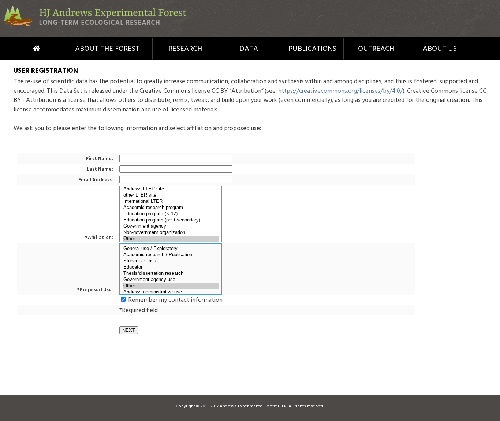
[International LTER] (171, 201)
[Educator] (171, 267)
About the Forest (107, 49)
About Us (440, 49)
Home (23, 48)
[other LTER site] (171, 195)
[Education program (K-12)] (171, 214)
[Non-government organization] (171, 233)
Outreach (376, 49)
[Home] (95, 26)
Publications (312, 49)
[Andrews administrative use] (171, 292)
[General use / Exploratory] (171, 249)
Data (248, 49)
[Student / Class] (171, 261)
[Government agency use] (171, 280)
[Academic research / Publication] (171, 255)
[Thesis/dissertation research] (171, 273)
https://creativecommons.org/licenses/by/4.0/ (340, 91)
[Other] (171, 239)
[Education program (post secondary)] (171, 220)
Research (185, 49)
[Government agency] (171, 226)
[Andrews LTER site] (171, 189)
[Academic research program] (171, 208)
